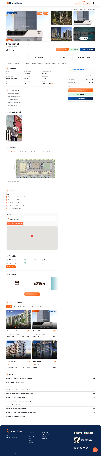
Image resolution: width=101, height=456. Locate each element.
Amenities (47, 63)
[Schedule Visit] (95, 449)
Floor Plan (34, 63)
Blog (26, 3)
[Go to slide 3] (18, 327)
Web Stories (32, 436)
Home (7, 9)
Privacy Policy (44, 432)
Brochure (54, 63)
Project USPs (16, 63)
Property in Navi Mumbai (15, 9)
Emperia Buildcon (26, 44)
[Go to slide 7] (47, 327)
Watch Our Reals (26, 63)
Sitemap (31, 442)
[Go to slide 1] (15, 327)
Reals (78, 3)
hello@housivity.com (11, 437)
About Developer (62, 63)
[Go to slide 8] (48, 327)
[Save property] (29, 331)
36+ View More (10, 266)
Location (40, 63)
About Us (43, 436)
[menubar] (15, 50)
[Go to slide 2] (40, 327)
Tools (30, 440)
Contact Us (44, 438)
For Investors (32, 3)
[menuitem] (15, 50)
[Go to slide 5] (21, 327)
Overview (9, 63)
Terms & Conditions (46, 434)
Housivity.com (83, 430)
